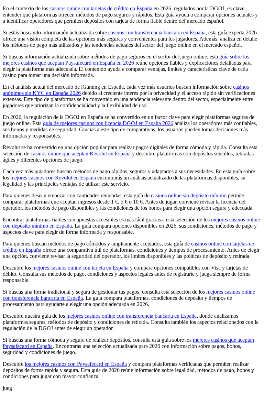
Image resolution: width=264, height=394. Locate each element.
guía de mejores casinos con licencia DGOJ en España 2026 (108, 123)
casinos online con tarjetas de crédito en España (101, 8)
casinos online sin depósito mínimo (189, 195)
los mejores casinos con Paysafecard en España (76, 364)
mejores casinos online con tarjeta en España (80, 268)
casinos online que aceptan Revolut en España (81, 153)
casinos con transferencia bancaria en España (157, 32)
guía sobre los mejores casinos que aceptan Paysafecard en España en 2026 (126, 60)
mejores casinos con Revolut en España (53, 177)
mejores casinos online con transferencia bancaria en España (131, 316)
